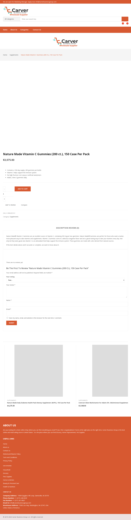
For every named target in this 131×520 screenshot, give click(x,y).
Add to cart (23, 189)
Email (8, 309)
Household (6, 470)
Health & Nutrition (9, 487)
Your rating (10, 277)
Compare (24, 205)
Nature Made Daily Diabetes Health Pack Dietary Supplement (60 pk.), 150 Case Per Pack (38, 403)
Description (62, 228)
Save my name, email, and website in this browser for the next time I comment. (35, 318)
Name (9, 300)
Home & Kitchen (8, 480)
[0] (121, 22)
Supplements (14, 217)
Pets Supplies (7, 477)
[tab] (62, 228)
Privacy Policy (7, 461)
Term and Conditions (10, 457)
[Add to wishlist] (70, 352)
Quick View (70, 347)
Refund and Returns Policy (11, 454)
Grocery (5, 473)
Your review (10, 285)
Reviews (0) (74, 228)
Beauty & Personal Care (11, 483)
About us (6, 447)
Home (5, 444)
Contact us (6, 451)
